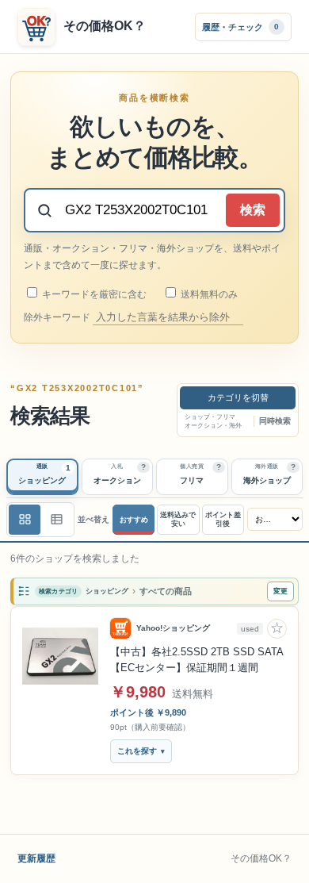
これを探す (137, 751)
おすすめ (134, 520)
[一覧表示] (24, 520)
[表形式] (56, 520)
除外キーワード (58, 317)
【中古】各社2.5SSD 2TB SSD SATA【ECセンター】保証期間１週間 (197, 660)
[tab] (42, 477)
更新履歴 (36, 858)
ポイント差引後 (223, 519)
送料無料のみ (208, 294)
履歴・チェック (240, 26)
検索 (252, 210)
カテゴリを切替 (238, 397)
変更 (280, 591)
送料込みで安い (178, 519)
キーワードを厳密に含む (93, 294)
